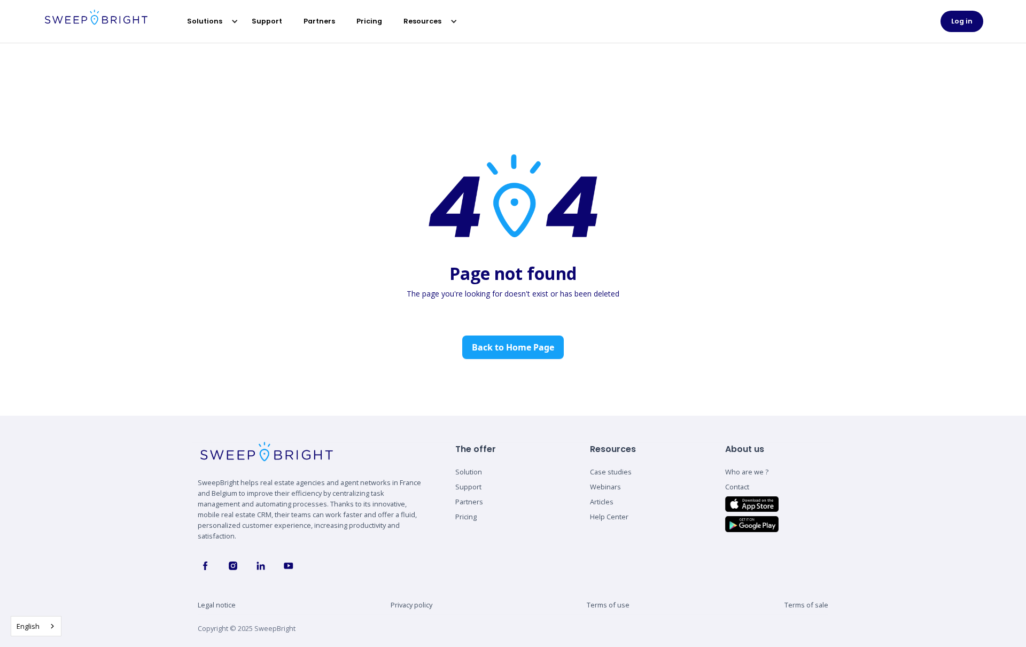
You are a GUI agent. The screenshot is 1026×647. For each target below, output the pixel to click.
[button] (207, 21)
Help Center (609, 516)
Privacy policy (411, 605)
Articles (601, 501)
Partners (319, 21)
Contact (737, 487)
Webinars (605, 487)
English (28, 626)
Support (267, 21)
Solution (468, 472)
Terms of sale (806, 605)
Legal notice (217, 605)
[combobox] (36, 626)
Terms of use (608, 605)
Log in (962, 21)
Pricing (369, 21)
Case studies (611, 472)
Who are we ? (746, 472)
